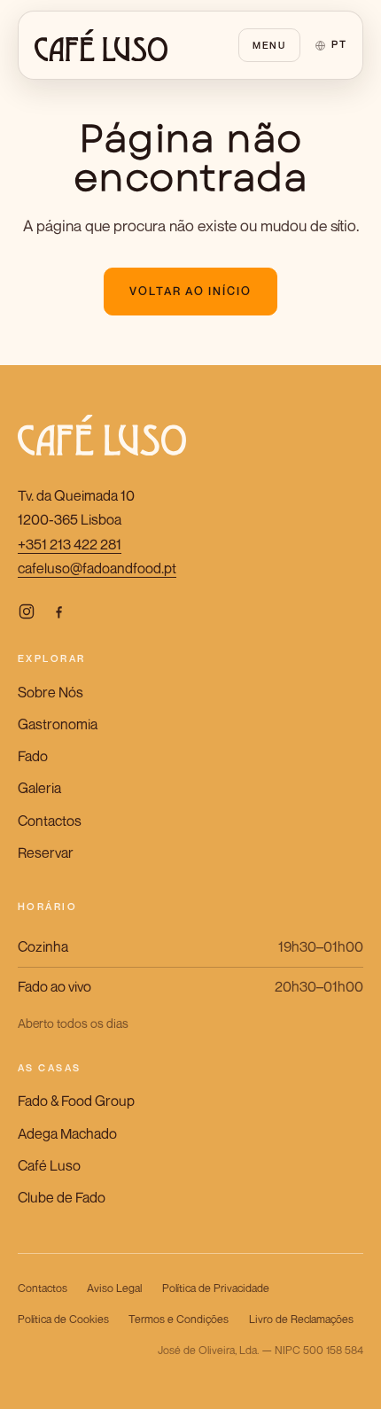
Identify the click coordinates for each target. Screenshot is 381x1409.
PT (338, 44)
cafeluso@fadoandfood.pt (97, 568)
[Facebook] (58, 611)
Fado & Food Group (76, 1100)
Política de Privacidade (215, 1288)
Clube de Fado (61, 1197)
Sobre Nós (50, 692)
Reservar (46, 852)
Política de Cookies (63, 1319)
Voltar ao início (191, 291)
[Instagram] (26, 611)
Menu (269, 45)
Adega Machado (67, 1133)
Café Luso (49, 1165)
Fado (33, 756)
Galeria (39, 788)
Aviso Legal (114, 1288)
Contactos (50, 820)
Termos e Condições (178, 1319)
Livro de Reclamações (301, 1319)
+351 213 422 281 (69, 544)
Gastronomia (57, 724)
